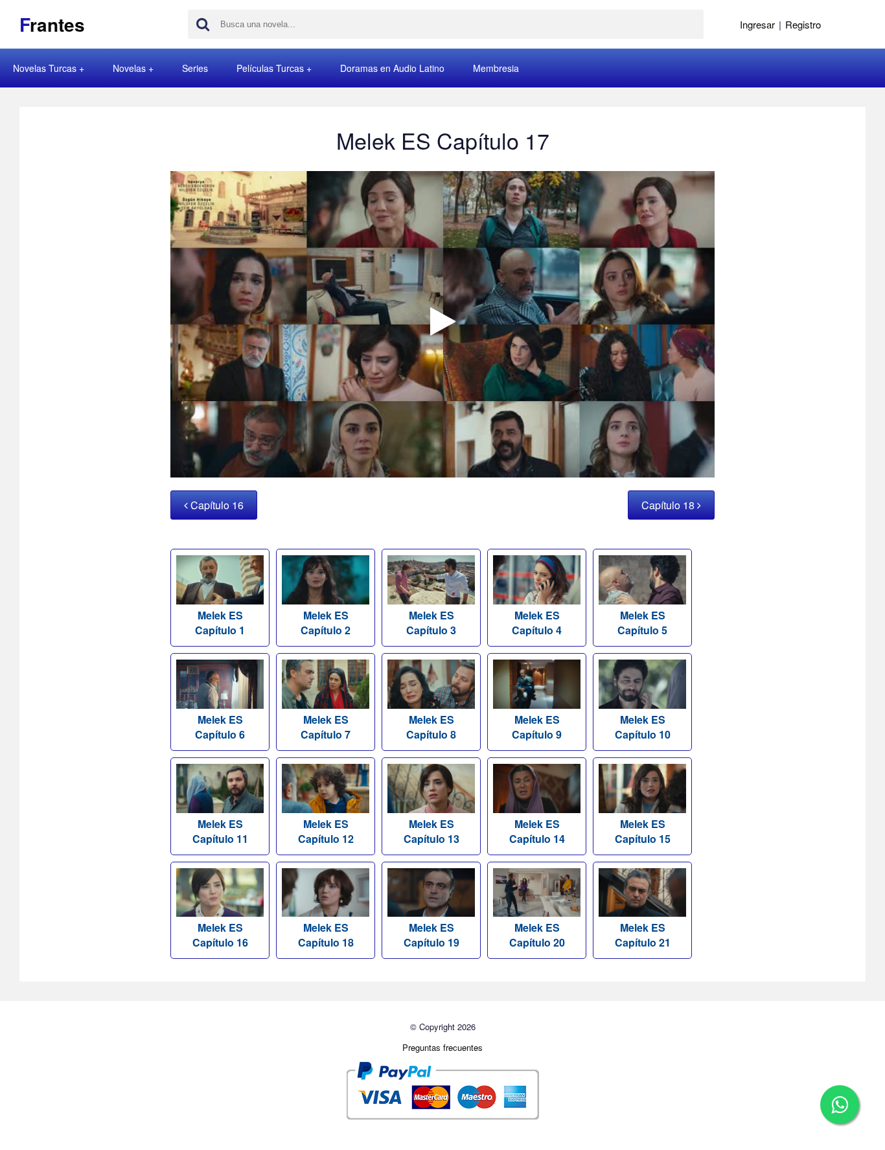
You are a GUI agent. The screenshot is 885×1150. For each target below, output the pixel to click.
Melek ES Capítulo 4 (537, 623)
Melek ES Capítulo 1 (220, 623)
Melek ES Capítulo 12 (326, 831)
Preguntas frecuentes (442, 1047)
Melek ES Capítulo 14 (537, 831)
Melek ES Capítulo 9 (537, 727)
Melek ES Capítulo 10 (643, 727)
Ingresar (757, 24)
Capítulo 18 (669, 505)
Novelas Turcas (44, 68)
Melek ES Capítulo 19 (431, 935)
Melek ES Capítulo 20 (537, 935)
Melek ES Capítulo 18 (326, 935)
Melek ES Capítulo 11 (220, 831)
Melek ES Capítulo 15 (643, 831)
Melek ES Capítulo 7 (326, 727)
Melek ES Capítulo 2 (326, 623)
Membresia (496, 68)
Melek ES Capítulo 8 (431, 727)
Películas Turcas (270, 68)
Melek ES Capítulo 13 (431, 831)
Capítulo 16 (216, 505)
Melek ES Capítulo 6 (220, 727)
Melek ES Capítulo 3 (431, 623)
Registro (803, 24)
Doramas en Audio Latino (392, 68)
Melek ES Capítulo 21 (643, 935)
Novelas (129, 68)
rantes (52, 24)
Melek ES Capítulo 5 (642, 623)
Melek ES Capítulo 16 (220, 935)
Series (195, 68)
